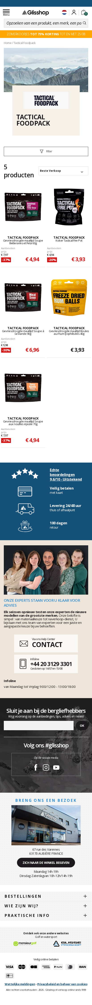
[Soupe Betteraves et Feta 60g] (23, 207)
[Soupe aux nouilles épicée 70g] (23, 388)
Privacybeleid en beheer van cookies (62, 984)
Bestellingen (23, 896)
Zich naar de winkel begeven (46, 862)
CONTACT (47, 644)
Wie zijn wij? (21, 905)
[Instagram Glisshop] (46, 768)
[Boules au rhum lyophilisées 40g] (69, 297)
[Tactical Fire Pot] (69, 207)
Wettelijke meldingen (20, 984)
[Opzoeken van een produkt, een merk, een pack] (84, 23)
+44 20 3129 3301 (51, 664)
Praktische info (27, 915)
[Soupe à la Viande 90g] (23, 297)
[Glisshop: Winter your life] (35, 13)
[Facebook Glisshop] (36, 768)
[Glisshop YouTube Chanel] (56, 768)
